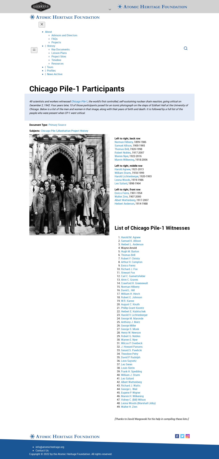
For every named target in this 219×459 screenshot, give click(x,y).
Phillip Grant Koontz (132, 308)
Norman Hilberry (124, 142)
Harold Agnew (122, 169)
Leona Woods (122, 180)
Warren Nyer (121, 156)
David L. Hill (128, 290)
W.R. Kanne (127, 301)
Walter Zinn (121, 196)
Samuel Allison (123, 145)
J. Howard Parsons (132, 346)
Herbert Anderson (124, 203)
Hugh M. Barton (130, 251)
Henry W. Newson (131, 332)
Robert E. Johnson (131, 297)
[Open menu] (34, 50)
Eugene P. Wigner (130, 392)
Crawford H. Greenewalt (134, 283)
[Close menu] (42, 24)
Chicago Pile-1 (79, 101)
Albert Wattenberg (125, 200)
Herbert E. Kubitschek (133, 311)
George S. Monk (130, 329)
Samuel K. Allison (131, 241)
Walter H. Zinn (129, 406)
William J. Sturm (130, 375)
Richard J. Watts (130, 385)
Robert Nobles (123, 152)
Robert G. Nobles (130, 336)
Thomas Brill (122, 149)
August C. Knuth (130, 304)
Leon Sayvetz (128, 361)
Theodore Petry (129, 354)
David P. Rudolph (130, 357)
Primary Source (57, 125)
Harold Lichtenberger (126, 176)
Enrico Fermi (122, 193)
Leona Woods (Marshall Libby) (138, 403)
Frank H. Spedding (131, 371)
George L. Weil (129, 389)
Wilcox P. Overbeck (131, 343)
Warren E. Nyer (129, 339)
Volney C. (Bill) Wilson (133, 399)
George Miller (128, 325)
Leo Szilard (121, 183)
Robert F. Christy (130, 258)
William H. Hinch (130, 294)
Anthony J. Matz (130, 322)
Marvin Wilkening (124, 159)
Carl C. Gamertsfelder (133, 276)
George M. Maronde (132, 318)
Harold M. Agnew (130, 237)
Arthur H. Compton (131, 262)
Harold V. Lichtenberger (134, 315)
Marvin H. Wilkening (132, 396)
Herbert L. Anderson (132, 244)
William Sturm (123, 173)
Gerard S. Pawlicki (131, 350)
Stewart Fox (128, 272)
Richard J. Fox (129, 269)
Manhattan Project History (73, 131)
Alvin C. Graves (129, 279)
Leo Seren (126, 364)
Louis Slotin (128, 368)
